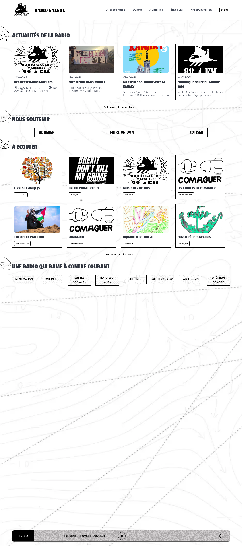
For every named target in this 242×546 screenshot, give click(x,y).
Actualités (156, 10)
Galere (137, 10)
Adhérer (46, 132)
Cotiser (196, 132)
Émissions (177, 10)
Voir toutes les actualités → (121, 107)
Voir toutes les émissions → (121, 254)
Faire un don (122, 132)
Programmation (201, 10)
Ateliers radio (115, 10)
